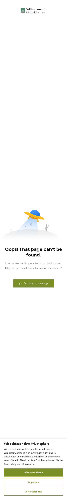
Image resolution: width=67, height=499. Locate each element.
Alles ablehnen (33, 491)
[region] (33, 469)
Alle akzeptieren (33, 472)
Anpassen (33, 482)
